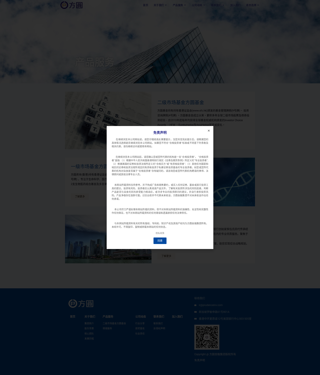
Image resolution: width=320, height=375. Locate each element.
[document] (160, 187)
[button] (209, 130)
